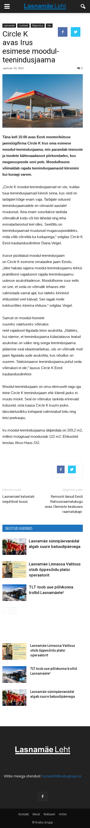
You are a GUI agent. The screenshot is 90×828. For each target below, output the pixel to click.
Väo (49, 25)
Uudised (23, 25)
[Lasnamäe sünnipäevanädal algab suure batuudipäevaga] (14, 546)
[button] (83, 6)
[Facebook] (43, 796)
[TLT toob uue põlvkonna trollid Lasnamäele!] (14, 592)
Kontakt (23, 814)
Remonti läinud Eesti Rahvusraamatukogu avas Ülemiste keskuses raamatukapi (64, 504)
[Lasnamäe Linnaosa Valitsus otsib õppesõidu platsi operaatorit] (14, 569)
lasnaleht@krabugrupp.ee (61, 776)
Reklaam (49, 814)
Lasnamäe (9, 25)
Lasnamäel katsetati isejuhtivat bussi (18, 499)
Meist (36, 814)
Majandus (37, 25)
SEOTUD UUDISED (18, 528)
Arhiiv (63, 814)
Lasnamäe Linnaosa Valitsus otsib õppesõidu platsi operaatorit (55, 569)
